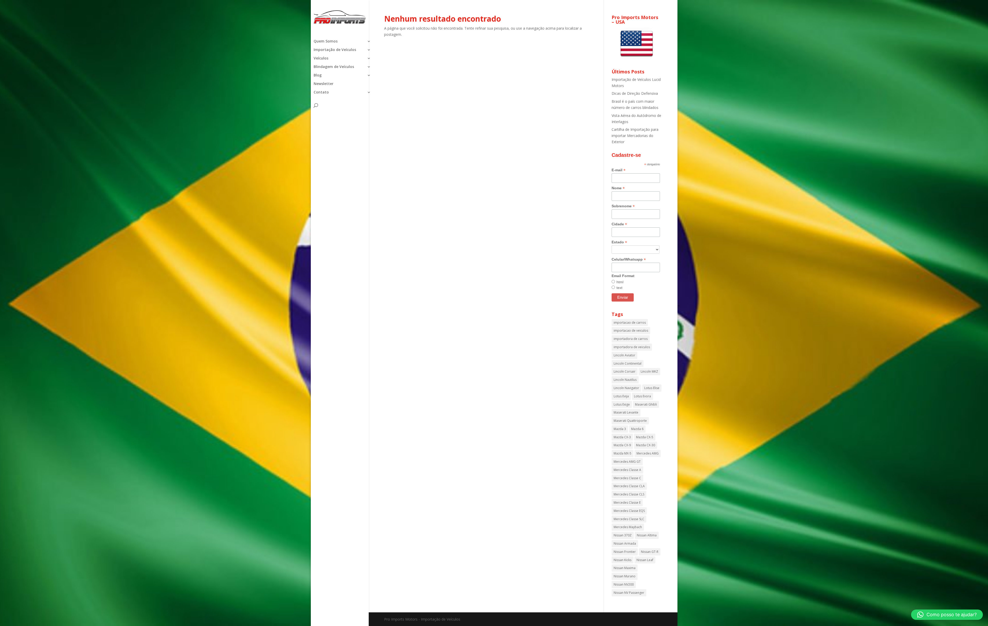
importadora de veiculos (632, 347)
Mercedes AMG (648, 453)
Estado (619, 242)
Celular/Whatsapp (629, 259)
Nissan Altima (647, 535)
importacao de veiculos (631, 330)
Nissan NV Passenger (629, 592)
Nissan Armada (625, 543)
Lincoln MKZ (649, 371)
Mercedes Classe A (627, 470)
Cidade (619, 224)
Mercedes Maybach (628, 527)
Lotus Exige (622, 404)
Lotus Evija (621, 396)
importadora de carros (631, 339)
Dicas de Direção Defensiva (635, 93)
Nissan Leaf (645, 560)
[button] (947, 615)
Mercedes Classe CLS (629, 494)
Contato (321, 92)
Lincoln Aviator (624, 355)
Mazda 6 (637, 429)
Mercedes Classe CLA (629, 486)
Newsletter (323, 84)
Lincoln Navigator (626, 388)
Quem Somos (326, 41)
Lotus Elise (651, 388)
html (619, 282)
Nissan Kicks (622, 560)
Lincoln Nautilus (625, 380)
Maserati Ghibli (646, 404)
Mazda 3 (620, 429)
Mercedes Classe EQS (629, 511)
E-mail (618, 170)
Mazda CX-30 (645, 445)
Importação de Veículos (335, 50)
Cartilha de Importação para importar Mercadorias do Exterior (635, 135)
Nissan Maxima (625, 568)
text (619, 288)
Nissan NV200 (624, 584)
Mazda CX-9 (622, 445)
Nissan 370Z (623, 535)
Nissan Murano (625, 576)
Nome (618, 188)
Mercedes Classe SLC (629, 519)
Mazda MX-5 (622, 453)
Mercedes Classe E (627, 502)
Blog (318, 75)
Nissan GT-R (649, 552)
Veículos (321, 58)
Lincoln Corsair (625, 371)
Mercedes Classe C (627, 478)
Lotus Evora (642, 396)
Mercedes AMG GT (627, 461)
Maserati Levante (626, 412)
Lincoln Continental (627, 363)
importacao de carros (630, 322)
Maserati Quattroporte (630, 420)
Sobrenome (623, 206)
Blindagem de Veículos (334, 67)
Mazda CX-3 (622, 437)
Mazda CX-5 (644, 437)
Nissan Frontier (625, 552)
